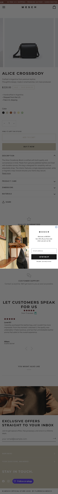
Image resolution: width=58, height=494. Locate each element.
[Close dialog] (56, 227)
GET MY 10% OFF (44, 257)
